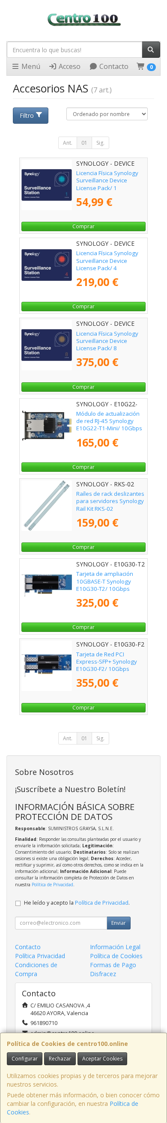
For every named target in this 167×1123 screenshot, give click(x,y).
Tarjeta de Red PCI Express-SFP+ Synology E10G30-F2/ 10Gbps (106, 661)
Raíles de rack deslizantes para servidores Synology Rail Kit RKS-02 (110, 501)
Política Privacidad (40, 956)
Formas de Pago (113, 965)
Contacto (113, 66)
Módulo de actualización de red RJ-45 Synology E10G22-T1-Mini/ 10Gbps (109, 421)
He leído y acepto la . (77, 902)
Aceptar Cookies (102, 1058)
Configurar (25, 1058)
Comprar (83, 226)
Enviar (118, 922)
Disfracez (103, 974)
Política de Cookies (116, 956)
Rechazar (60, 1058)
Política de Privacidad (52, 885)
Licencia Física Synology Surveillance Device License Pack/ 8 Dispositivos (107, 345)
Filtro (27, 115)
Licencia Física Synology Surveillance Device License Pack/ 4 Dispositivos (107, 264)
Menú (30, 66)
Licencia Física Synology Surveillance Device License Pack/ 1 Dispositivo (107, 184)
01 (84, 142)
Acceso (69, 66)
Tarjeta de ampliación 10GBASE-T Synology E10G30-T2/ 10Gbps (104, 581)
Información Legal (115, 947)
